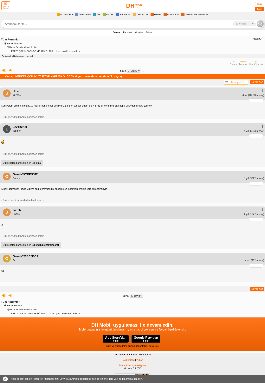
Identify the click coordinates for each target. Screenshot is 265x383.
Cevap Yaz (257, 82)
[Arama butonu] (260, 23)
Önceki (9, 70)
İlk (3, 70)
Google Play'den (146, 339)
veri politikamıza (123, 378)
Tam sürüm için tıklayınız (132, 365)
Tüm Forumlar (10, 39)
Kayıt (259, 9)
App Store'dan (115, 339)
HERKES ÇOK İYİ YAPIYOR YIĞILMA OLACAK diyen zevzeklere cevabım (45, 51)
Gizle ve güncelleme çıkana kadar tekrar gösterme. (132, 346)
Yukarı (139, 360)
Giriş (259, 4)
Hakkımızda (128, 360)
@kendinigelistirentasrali (45, 245)
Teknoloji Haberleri (6, 7)
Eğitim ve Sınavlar (13, 43)
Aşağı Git (257, 39)
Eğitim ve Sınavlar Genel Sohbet (22, 47)
